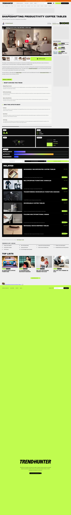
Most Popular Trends (20, 239)
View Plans (58, 3)
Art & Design (8, 14)
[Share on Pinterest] (68, 23)
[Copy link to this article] (60, 23)
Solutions (26, 3)
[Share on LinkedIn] (62, 23)
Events (31, 3)
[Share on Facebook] (64, 23)
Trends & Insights (19, 3)
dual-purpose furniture (44, 72)
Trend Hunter (4, 14)
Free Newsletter (65, 3)
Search (49, 3)
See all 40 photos (7, 79)
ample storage (18, 72)
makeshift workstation (33, 68)
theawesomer (54, 23)
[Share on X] (66, 23)
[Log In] (53, 3)
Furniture (12, 14)
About (35, 3)
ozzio (58, 23)
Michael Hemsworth (9, 23)
